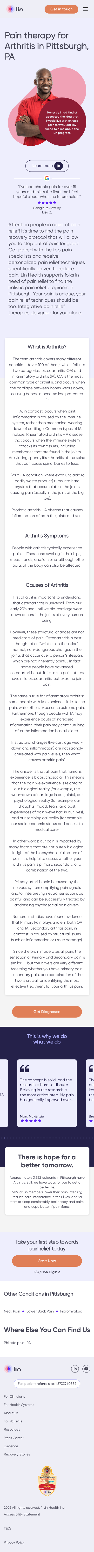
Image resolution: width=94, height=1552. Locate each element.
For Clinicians (14, 1396)
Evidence (11, 1446)
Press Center (13, 1438)
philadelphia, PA (17, 1343)
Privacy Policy (14, 1542)
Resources (12, 1429)
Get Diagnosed (47, 1011)
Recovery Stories (17, 1454)
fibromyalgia (71, 1311)
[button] (85, 9)
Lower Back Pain (40, 1311)
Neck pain (12, 1311)
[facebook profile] (76, 1369)
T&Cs (7, 1528)
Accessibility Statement (22, 1514)
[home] (13, 9)
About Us (11, 1413)
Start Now (47, 1261)
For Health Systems (19, 1405)
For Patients (13, 1421)
